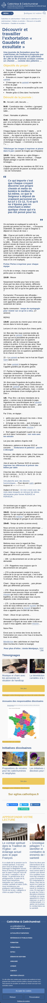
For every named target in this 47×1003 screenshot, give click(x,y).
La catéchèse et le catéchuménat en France (20, 927)
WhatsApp (24, 809)
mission (30, 427)
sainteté (6, 80)
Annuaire (14, 961)
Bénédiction (8, 642)
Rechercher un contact (11, 742)
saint (31, 483)
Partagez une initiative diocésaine (16, 788)
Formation (14, 942)
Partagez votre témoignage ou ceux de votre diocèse (23, 695)
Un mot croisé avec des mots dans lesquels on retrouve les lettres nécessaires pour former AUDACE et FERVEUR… (22, 493)
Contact (13, 971)
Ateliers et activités (18, 21)
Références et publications (21, 938)
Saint (5, 360)
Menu (6, 13)
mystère (32, 606)
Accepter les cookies (23, 991)
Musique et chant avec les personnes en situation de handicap (13, 678)
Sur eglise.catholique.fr (23, 794)
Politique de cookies (23, 1001)
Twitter (25, 804)
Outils (12, 952)
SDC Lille (41, 649)
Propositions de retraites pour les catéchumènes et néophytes (14, 771)
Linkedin (36, 804)
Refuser (13, 997)
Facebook (13, 804)
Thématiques (15, 947)
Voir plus (23, 688)
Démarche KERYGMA (18, 957)
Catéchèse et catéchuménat (10, 19)
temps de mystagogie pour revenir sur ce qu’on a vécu (21, 309)
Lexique (13, 966)
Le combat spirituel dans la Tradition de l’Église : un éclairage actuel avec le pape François (14, 850)
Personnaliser (34, 997)
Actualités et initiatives (19, 933)
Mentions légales (17, 975)
